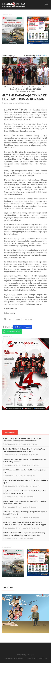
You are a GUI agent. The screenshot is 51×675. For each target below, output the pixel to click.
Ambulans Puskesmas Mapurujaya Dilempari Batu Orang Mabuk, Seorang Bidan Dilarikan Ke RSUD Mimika (24, 534)
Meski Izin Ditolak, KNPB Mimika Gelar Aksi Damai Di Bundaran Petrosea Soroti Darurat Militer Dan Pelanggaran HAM (25, 524)
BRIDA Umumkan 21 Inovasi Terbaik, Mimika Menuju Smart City (24, 471)
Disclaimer (19, 658)
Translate (43, 55)
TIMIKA (17, 319)
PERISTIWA (34, 455)
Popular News (10, 432)
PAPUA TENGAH (23, 486)
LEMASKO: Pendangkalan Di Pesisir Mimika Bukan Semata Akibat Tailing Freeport (24, 460)
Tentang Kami (8, 658)
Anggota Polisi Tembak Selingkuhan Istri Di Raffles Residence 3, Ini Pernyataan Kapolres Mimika (22, 439)
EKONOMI (34, 507)
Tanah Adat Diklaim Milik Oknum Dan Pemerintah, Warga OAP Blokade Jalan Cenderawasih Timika (24, 450)
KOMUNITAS (28, 319)
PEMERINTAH (31, 476)
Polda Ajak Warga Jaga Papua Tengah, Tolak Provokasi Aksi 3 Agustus (25, 481)
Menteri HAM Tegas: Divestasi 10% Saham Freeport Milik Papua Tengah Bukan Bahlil (24, 502)
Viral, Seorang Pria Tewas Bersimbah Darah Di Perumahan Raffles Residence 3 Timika (24, 492)
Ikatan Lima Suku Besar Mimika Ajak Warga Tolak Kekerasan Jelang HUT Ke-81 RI (25, 513)
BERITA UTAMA (23, 444)
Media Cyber (31, 658)
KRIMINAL (34, 444)
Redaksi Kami (43, 658)
